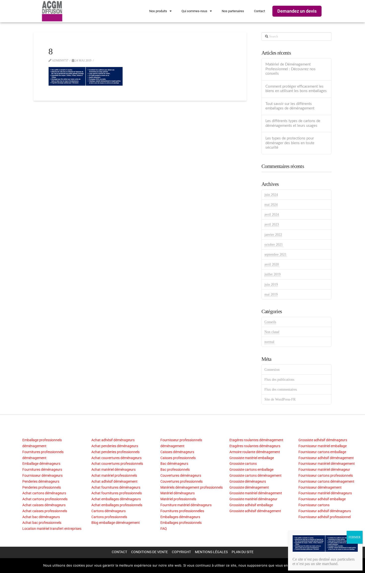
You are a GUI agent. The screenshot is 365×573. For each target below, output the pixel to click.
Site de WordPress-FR (279, 399)
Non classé (271, 332)
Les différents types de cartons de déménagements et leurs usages (292, 123)
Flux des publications (279, 379)
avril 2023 (271, 224)
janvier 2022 (273, 234)
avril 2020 (271, 264)
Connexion (272, 369)
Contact (259, 11)
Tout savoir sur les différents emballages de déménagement (289, 106)
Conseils (270, 322)
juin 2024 (271, 195)
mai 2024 (271, 204)
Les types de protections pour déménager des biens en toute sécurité (289, 142)
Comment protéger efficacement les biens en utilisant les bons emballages (296, 89)
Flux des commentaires (280, 389)
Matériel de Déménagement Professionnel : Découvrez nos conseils (290, 69)
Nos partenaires (233, 11)
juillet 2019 (272, 274)
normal (269, 342)
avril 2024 (271, 214)
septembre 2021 (275, 254)
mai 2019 (271, 294)
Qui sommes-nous (194, 11)
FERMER (355, 537)
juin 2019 (271, 284)
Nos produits (158, 11)
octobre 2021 (273, 244)
